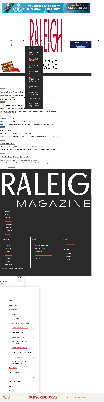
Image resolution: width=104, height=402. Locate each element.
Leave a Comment (33, 121)
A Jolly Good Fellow (7, 144)
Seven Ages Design (19, 268)
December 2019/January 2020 (9, 147)
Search (2, 281)
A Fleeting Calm (6, 130)
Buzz (2, 133)
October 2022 (7, 121)
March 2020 (8, 133)
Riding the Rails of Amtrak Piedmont (14, 157)
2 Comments (28, 133)
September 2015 (8, 160)
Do (2, 121)
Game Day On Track (8, 118)
